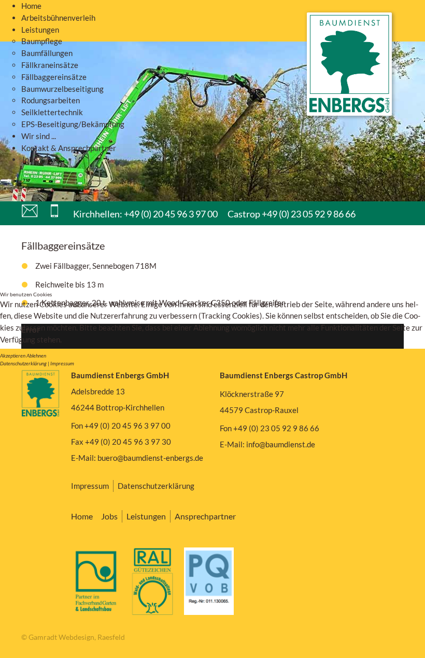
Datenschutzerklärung (23, 363)
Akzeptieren (12, 355)
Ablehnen (36, 355)
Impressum (62, 363)
